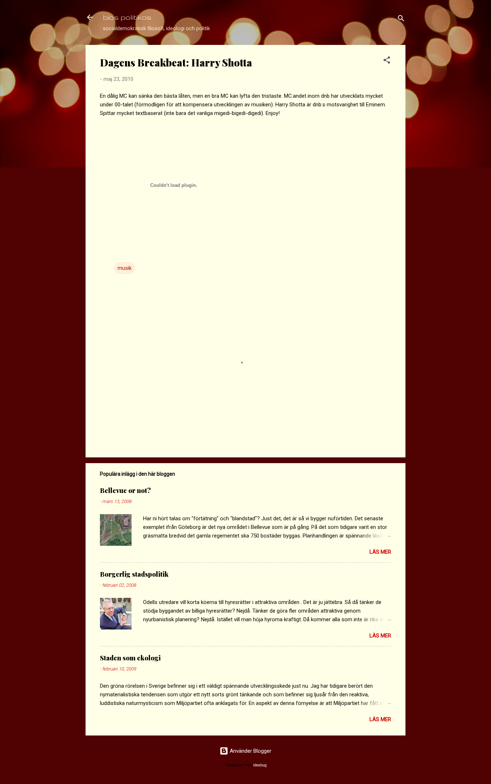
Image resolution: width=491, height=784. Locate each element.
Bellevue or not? (125, 490)
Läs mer (380, 552)
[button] (386, 61)
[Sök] (401, 20)
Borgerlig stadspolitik (134, 574)
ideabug (260, 765)
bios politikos (127, 17)
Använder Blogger (249, 751)
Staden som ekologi (130, 658)
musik (125, 268)
